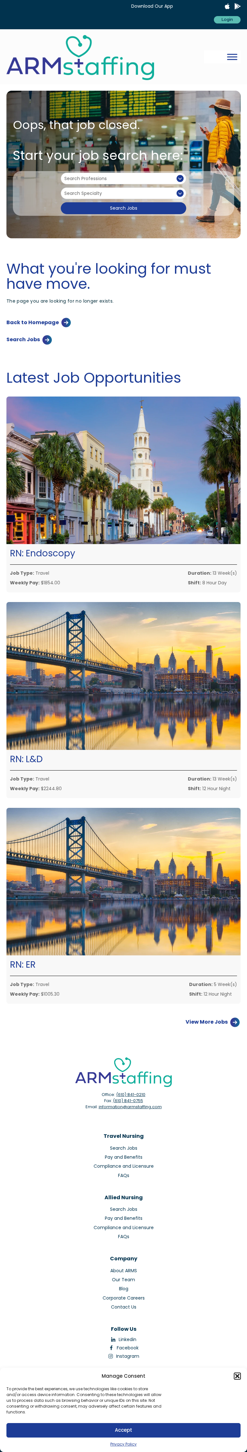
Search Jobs (123, 208)
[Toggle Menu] (232, 57)
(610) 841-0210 (130, 1094)
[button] (237, 1376)
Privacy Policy (123, 1444)
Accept (123, 1430)
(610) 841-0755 (128, 1101)
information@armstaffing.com (130, 1107)
